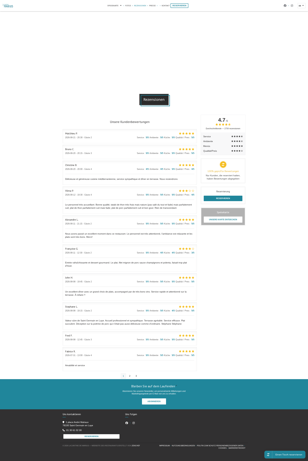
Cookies (223, 448)
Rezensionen (140, 5)
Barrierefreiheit (237, 448)
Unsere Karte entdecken (223, 219)
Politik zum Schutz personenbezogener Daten (221, 446)
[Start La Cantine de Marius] (7, 5)
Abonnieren (154, 401)
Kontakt (166, 5)
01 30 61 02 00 (74, 430)
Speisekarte (112, 5)
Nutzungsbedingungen (184, 446)
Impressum (165, 446)
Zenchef (136, 446)
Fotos (128, 5)
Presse (152, 5)
